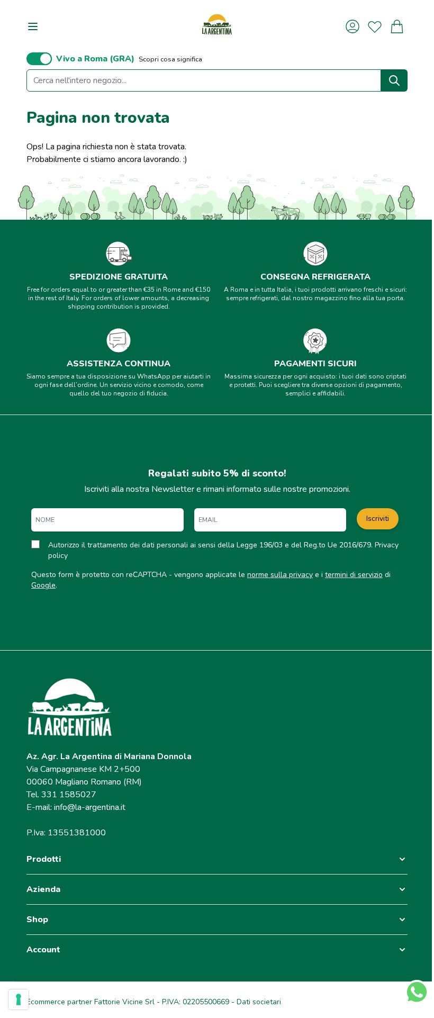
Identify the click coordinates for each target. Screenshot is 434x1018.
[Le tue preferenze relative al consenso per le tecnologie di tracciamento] (18, 999)
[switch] (39, 58)
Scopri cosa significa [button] (170, 59)
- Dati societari (255, 1002)
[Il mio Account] (352, 26)
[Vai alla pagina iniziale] (217, 26)
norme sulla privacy (280, 575)
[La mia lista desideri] (374, 26)
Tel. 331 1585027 (61, 794)
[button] (217, 859)
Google (43, 585)
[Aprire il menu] (32, 26)
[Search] (394, 80)
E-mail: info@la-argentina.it (75, 807)
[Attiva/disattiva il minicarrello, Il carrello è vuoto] (397, 26)
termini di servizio (354, 575)
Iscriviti (377, 518)
